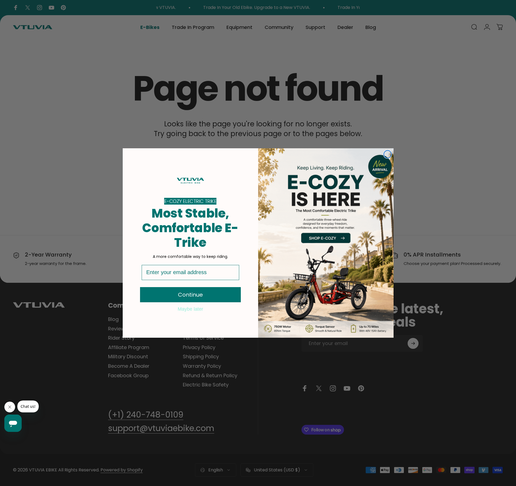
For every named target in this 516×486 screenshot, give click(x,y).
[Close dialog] (387, 154)
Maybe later (190, 309)
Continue (190, 294)
